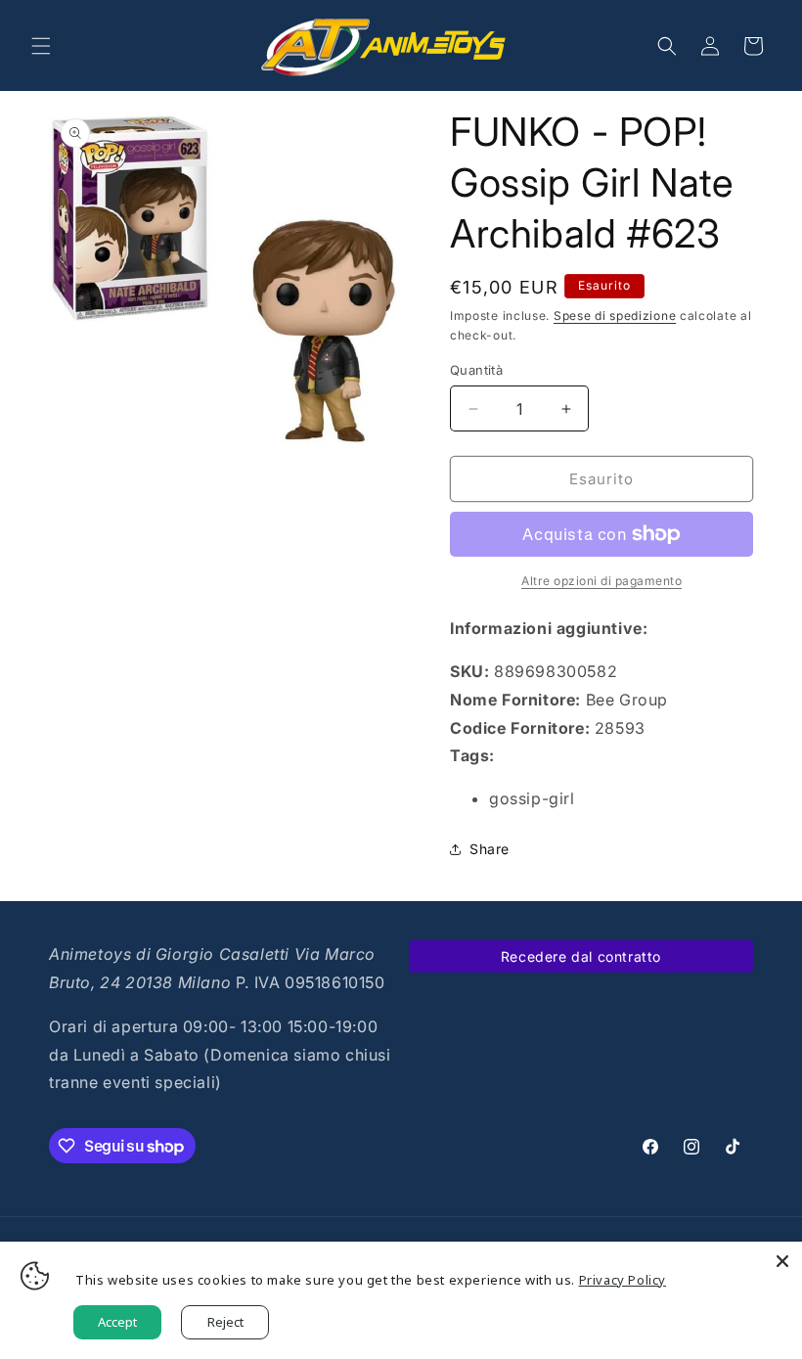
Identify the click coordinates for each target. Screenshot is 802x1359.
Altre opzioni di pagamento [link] (601, 580)
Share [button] (489, 848)
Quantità (476, 370)
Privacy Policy (622, 1280)
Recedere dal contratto (581, 956)
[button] (41, 46)
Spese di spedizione (615, 315)
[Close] (782, 1261)
